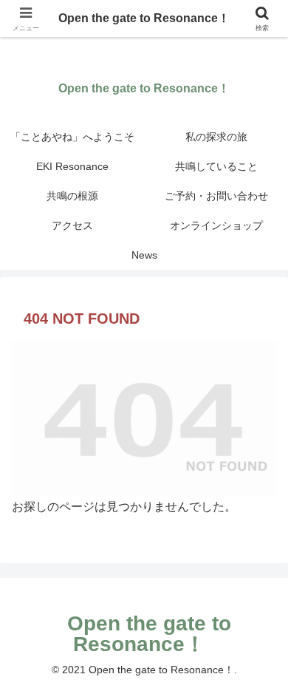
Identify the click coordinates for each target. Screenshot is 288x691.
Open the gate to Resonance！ (144, 18)
